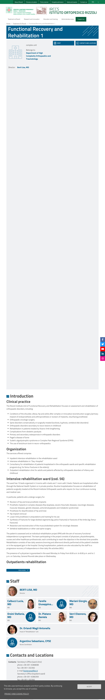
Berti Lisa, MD (23, 67)
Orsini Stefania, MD (16, 615)
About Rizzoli (19, 2)
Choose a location (31, 2)
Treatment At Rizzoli (19, 23)
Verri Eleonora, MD (77, 615)
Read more (22, 570)
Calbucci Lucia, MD (15, 602)
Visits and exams (72, 2)
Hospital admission (58, 2)
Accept (89, 686)
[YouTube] (102, 349)
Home (8, 23)
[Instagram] (103, 358)
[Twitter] (102, 344)
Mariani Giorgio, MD (78, 602)
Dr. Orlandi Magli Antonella (35, 628)
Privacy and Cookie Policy (16, 693)
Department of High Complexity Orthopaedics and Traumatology (38, 55)
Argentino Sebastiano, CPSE (35, 641)
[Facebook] (102, 339)
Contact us (83, 2)
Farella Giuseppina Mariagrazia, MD (45, 602)
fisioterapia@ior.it (30, 670)
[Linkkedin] (103, 354)
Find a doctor (44, 2)
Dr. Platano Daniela (44, 615)
